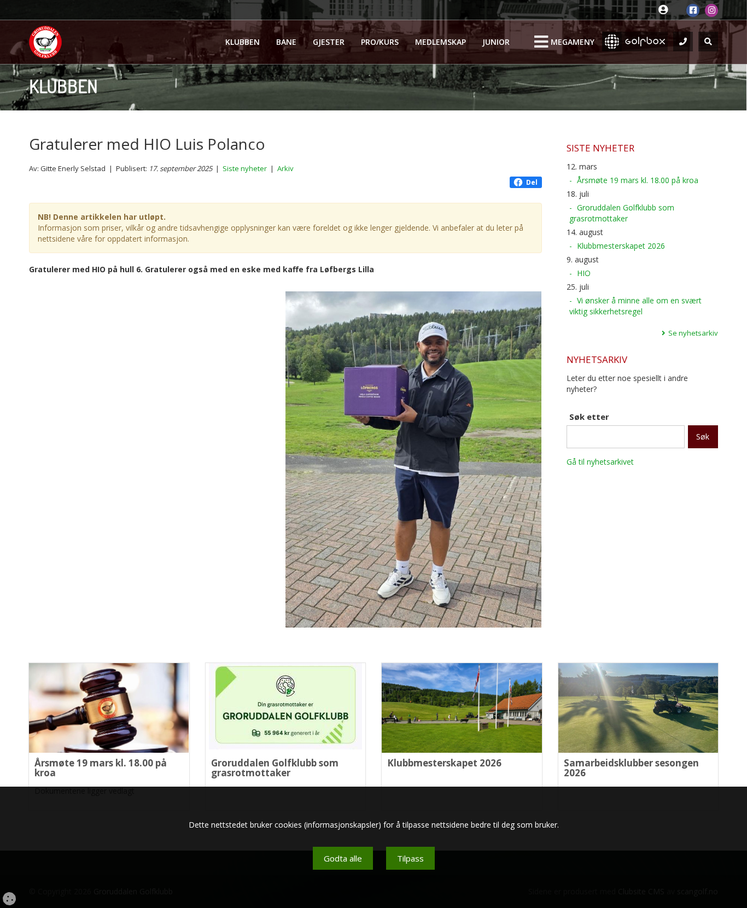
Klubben (242, 42)
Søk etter (589, 416)
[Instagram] (711, 10)
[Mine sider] (665, 10)
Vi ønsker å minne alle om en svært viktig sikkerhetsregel (635, 306)
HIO (584, 273)
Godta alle (343, 858)
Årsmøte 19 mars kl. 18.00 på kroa (637, 180)
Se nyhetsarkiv (693, 333)
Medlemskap (440, 42)
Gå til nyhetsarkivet (600, 461)
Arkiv (285, 168)
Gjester (329, 42)
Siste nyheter (245, 168)
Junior (496, 42)
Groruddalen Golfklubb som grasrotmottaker (621, 213)
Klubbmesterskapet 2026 (621, 246)
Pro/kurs (380, 42)
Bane (286, 42)
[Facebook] (692, 10)
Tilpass (410, 858)
